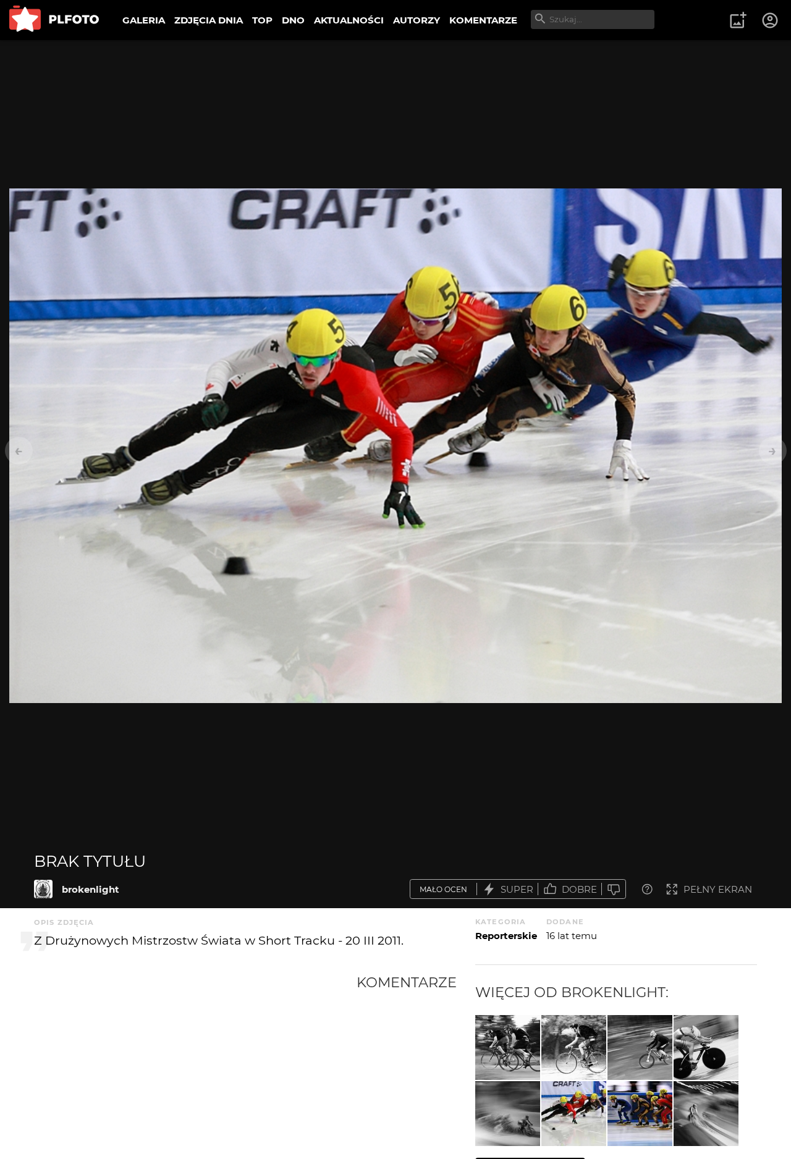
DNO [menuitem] (293, 20)
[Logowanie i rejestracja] (770, 20)
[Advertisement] (195, 1066)
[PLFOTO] (54, 20)
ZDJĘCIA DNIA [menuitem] (208, 20)
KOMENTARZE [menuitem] (483, 20)
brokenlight (90, 889)
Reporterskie (506, 936)
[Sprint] (507, 1047)
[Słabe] (613, 889)
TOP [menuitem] (262, 20)
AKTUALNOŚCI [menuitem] (349, 20)
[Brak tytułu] (43, 889)
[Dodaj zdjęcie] (738, 20)
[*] (639, 1047)
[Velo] (507, 1113)
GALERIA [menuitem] (143, 20)
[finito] (706, 1047)
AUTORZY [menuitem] (416, 20)
